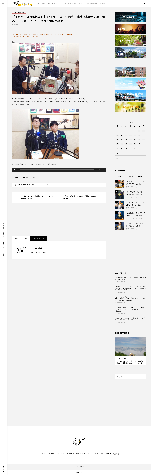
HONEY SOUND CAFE (22, 185)
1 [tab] (129, 353)
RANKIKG (70, 454)
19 (126, 144)
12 (126, 139)
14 (135, 139)
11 (121, 139)
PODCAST (42, 454)
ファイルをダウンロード (19, 36)
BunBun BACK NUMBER (103, 454)
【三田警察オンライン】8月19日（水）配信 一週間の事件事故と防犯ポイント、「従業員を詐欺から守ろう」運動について (130, 309)
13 (130, 139)
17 (117, 144)
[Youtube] (3, 469)
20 (130, 144)
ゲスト (30, 185)
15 (139, 139)
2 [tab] (130, 353)
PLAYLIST (52, 454)
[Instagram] (3, 467)
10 (117, 139)
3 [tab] (132, 353)
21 (135, 144)
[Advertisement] (59, 219)
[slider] (103, 169)
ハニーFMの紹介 (79, 466)
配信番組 (49, 185)
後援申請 (116, 454)
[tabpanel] (130, 351)
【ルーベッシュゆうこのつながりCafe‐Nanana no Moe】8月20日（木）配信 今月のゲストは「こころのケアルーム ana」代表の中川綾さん (130, 298)
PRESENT (61, 454)
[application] (59, 170)
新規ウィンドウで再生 (33, 36)
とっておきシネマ (140, 197)
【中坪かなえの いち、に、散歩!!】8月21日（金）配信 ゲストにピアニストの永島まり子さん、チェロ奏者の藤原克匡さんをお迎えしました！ (130, 288)
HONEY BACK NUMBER (84, 454)
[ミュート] (99, 170)
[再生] (14, 170)
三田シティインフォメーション (39, 185)
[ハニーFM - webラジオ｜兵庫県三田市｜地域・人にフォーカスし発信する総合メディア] (22, 3)
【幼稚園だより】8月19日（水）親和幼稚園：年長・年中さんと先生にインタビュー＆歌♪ (130, 319)
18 (121, 144)
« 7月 (117, 158)
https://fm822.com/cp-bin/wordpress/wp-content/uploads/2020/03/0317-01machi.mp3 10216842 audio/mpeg (42, 34)
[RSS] (3, 471)
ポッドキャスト (139, 187)
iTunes (22, 42)
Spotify (17, 42)
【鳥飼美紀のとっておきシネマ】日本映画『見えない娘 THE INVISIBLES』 (130, 278)
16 (143, 139)
